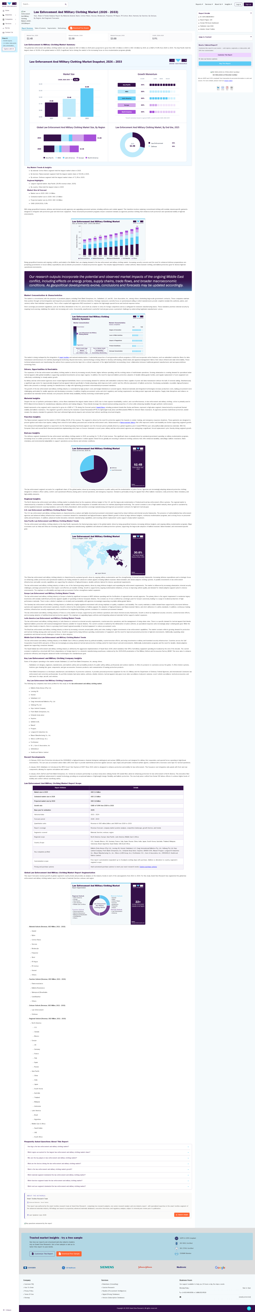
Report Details (204, 13)
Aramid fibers (100, 407)
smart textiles (64, 357)
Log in (238, 4)
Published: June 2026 (206, 26)
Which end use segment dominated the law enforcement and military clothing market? (57, 1186)
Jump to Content (205, 37)
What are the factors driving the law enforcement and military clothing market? (54, 1164)
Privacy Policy (28, 1291)
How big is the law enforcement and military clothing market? (48, 1147)
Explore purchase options (148, 867)
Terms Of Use (29, 1294)
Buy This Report (224, 63)
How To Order (29, 1288)
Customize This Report (225, 55)
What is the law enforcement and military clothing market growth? (50, 1169)
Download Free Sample (81, 28)
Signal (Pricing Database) (111, 1294)
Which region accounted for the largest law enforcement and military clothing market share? (59, 1152)
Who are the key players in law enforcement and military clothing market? (52, 1158)
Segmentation (51, 28)
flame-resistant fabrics (127, 422)
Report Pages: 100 (206, 20)
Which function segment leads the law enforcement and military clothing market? (55, 1181)
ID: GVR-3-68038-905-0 (207, 17)
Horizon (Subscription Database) (113, 1298)
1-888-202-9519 (200, 1292)
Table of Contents (40, 28)
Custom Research (108, 1288)
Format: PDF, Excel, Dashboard (209, 23)
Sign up (248, 4)
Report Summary (27, 28)
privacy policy (228, 81)
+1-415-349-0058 (187, 1292)
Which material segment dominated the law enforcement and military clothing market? (57, 1175)
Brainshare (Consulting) (110, 1284)
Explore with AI (9, 49)
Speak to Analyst (183, 1215)
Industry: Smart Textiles (207, 29)
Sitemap (27, 1298)
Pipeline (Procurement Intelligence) (114, 1291)
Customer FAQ (29, 1284)
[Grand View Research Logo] (9, 4)
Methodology (62, 28)
